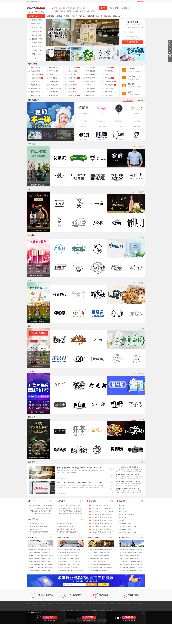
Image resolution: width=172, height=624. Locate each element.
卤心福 (124, 517)
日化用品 (69, 11)
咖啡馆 (38, 444)
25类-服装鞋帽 (101, 139)
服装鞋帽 (55, 11)
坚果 (44, 317)
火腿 (37, 308)
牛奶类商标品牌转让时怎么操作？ (70, 558)
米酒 (30, 226)
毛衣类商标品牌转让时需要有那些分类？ (41, 552)
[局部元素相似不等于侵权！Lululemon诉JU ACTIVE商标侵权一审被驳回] (42, 487)
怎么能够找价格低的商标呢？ (99, 561)
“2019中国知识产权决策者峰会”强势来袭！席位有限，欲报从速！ (41, 514)
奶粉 (44, 314)
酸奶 (37, 314)
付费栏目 (74, 16)
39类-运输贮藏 (136, 139)
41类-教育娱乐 (101, 126)
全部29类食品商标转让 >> (38, 321)
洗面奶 (38, 266)
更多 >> (142, 462)
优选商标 (141, 146)
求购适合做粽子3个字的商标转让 (102, 508)
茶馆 (44, 450)
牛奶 (30, 314)
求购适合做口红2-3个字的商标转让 (102, 511)
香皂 (30, 266)
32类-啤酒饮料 (136, 113)
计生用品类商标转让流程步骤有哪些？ (71, 570)
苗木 (79, 603)
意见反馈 (102, 610)
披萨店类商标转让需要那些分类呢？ (40, 558)
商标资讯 (107, 16)
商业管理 (46, 402)
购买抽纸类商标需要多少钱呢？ (99, 558)
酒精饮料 (39, 226)
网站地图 (109, 610)
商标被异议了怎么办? (36, 529)
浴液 (44, 268)
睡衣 (37, 175)
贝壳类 (45, 311)
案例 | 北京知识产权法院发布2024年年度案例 (71, 505)
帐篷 (30, 453)
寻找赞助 (46, 408)
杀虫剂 (38, 362)
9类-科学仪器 (136, 126)
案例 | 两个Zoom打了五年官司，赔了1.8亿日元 (129, 489)
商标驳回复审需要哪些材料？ (39, 532)
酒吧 (37, 450)
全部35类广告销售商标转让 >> (38, 412)
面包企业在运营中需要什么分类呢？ (40, 549)
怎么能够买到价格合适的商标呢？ (100, 555)
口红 (30, 271)
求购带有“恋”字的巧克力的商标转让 (103, 517)
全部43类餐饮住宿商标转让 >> (38, 457)
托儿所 (45, 453)
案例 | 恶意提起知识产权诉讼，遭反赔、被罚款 (71, 514)
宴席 (30, 444)
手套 (44, 178)
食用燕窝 (46, 308)
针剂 (30, 353)
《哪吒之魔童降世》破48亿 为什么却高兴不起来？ (41, 511)
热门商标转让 (128, 100)
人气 (133, 146)
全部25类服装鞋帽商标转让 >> (38, 185)
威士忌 (38, 220)
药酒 (44, 356)
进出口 (31, 408)
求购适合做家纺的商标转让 (100, 505)
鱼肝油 (38, 356)
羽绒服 (31, 172)
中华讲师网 (49, 603)
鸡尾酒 (38, 223)
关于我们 (62, 610)
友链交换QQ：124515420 (39, 605)
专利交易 (99, 16)
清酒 (44, 220)
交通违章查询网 (120, 603)
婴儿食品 (46, 359)
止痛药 (31, 356)
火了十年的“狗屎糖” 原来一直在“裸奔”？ (41, 508)
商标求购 (127, 8)
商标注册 (90, 16)
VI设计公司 (91, 603)
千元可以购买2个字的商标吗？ (99, 570)
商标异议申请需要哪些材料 (38, 526)
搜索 (103, 8)
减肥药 (31, 359)
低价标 (66, 16)
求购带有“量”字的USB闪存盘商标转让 (103, 523)
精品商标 (50, 16)
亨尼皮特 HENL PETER (129, 526)
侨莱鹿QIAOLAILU (128, 514)
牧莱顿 (124, 511)
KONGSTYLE (126, 523)
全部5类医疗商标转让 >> (38, 366)
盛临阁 (124, 505)
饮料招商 (98, 603)
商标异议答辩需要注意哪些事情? (67, 529)
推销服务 (31, 405)
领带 (37, 181)
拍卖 (37, 402)
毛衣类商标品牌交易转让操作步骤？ (71, 561)
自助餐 (45, 444)
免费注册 (37, 1)
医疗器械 (82, 11)
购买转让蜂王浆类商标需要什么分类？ (41, 555)
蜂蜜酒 (45, 223)
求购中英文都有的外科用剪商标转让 (103, 529)
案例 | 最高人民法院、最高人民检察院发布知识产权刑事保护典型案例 (71, 508)
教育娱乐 (93, 11)
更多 (36, 58)
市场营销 (39, 405)
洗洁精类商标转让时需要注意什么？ (71, 552)
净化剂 (31, 362)
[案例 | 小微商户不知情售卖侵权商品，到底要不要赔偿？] (42, 472)
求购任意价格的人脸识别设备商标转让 (103, 526)
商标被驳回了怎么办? (36, 523)
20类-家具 (83, 126)
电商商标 (59, 16)
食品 (88, 11)
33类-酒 (119, 126)
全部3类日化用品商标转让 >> (39, 276)
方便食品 (75, 11)
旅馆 (44, 447)
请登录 (32, 1)
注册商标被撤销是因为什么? (65, 526)
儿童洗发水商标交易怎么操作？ (69, 555)
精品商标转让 (140, 100)
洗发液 (38, 271)
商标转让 (42, 603)
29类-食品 (101, 113)
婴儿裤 (45, 175)
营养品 (38, 359)
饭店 (37, 447)
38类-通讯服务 (83, 113)
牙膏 (37, 268)
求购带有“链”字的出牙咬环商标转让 (103, 520)
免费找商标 (91, 584)
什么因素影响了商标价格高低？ (99, 552)
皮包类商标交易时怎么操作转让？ (70, 564)
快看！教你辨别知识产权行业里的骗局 (41, 505)
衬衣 (44, 172)
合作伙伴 (94, 610)
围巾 (30, 181)
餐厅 (30, 447)
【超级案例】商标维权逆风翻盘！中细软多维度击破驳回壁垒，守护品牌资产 (129, 467)
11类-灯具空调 (119, 139)
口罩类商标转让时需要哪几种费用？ (101, 564)
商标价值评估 (117, 16)
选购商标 (49, 617)
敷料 (44, 362)
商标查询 (82, 16)
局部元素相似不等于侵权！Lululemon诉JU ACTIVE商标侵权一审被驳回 (129, 481)
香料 (44, 271)
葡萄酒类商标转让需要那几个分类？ (40, 570)
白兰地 (31, 220)
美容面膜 (31, 268)
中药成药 (46, 353)
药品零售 (46, 405)
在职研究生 (130, 603)
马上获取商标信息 (132, 42)
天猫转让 (105, 603)
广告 (30, 402)
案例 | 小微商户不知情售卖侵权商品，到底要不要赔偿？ (129, 474)
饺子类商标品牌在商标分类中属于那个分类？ (41, 564)
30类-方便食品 (83, 139)
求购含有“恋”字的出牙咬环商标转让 (103, 532)
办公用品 (62, 11)
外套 (30, 175)
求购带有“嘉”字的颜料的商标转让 (102, 514)
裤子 (37, 172)
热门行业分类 (34, 16)
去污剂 (45, 266)
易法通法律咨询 (65, 603)
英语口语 (57, 603)
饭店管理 (39, 408)
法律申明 (78, 610)
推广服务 (70, 610)
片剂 (37, 353)
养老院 (38, 453)
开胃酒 (31, 223)
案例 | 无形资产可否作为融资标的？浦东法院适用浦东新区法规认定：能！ (71, 511)
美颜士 (124, 520)
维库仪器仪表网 (139, 603)
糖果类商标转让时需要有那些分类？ (40, 561)
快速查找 (104, 584)
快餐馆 (31, 450)
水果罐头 (39, 317)
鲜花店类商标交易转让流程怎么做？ (71, 549)
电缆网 (73, 603)
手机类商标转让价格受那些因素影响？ (101, 567)
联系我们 (86, 610)
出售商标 (116, 8)
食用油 (31, 317)
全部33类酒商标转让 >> (38, 230)
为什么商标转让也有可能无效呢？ (67, 532)
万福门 (124, 508)
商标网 (84, 603)
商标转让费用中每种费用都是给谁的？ (101, 549)
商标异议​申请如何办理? (64, 523)
